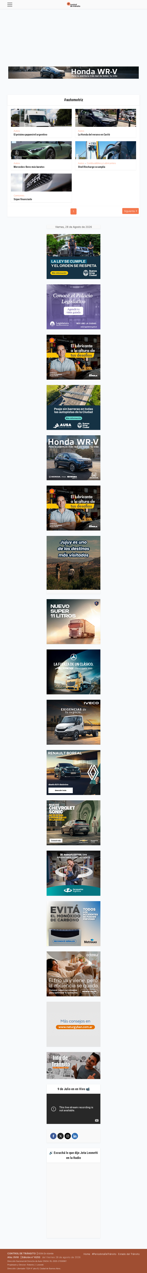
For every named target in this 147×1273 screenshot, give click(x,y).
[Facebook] (53, 1136)
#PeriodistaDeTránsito (104, 1254)
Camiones (19, 195)
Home (87, 1254)
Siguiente (129, 211)
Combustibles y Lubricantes (101, 163)
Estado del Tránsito (129, 1254)
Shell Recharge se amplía (91, 166)
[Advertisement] (73, 36)
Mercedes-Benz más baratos (29, 166)
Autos (17, 130)
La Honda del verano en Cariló (94, 134)
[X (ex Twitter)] (60, 1136)
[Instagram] (68, 1136)
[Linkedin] (75, 1136)
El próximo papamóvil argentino (30, 134)
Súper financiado (23, 199)
